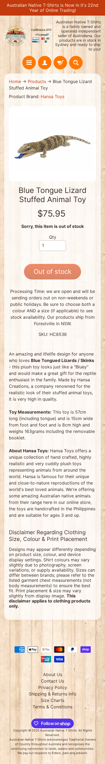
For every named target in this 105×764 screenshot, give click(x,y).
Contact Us (52, 681)
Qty (52, 237)
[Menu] (29, 62)
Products (37, 81)
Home (15, 81)
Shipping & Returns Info (52, 694)
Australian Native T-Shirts (58, 730)
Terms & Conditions (52, 706)
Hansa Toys (52, 96)
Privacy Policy (52, 687)
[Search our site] (76, 62)
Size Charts (52, 700)
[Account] (44, 62)
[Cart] (60, 62)
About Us (52, 674)
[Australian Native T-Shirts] (28, 35)
